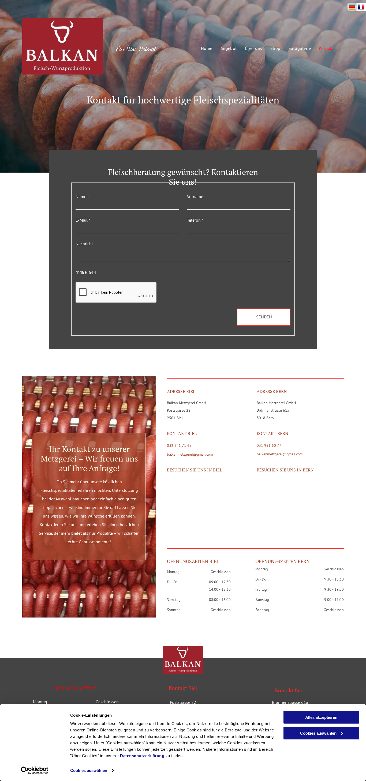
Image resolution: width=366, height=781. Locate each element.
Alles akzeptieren (321, 717)
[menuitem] (202, 48)
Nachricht (84, 243)
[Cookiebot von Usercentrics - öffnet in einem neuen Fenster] (34, 771)
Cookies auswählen (88, 770)
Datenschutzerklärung (142, 755)
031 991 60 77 (269, 445)
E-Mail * (83, 220)
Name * (82, 196)
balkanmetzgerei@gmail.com (190, 454)
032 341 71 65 (179, 445)
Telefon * (195, 220)
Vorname (195, 196)
